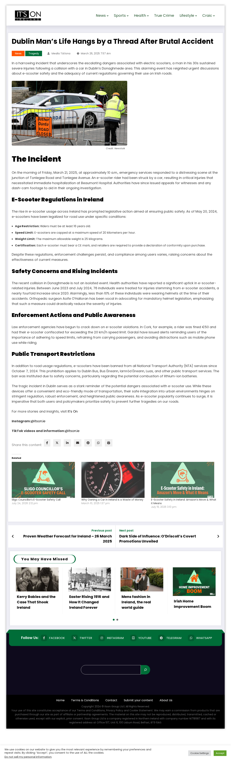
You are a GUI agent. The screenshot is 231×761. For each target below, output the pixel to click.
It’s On (73, 411)
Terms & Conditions (85, 700)
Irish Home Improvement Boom (177, 604)
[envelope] (77, 443)
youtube (145, 638)
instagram (115, 638)
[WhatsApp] (98, 443)
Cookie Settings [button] (199, 753)
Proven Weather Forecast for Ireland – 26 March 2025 (67, 539)
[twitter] (57, 443)
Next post (126, 530)
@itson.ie (38, 421)
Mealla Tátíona (61, 53)
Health (140, 15)
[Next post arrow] (218, 536)
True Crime (164, 15)
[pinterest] (88, 443)
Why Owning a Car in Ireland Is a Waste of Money (112, 499)
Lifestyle (187, 15)
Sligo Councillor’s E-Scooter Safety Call (36, 499)
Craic (207, 15)
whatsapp (204, 638)
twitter (86, 638)
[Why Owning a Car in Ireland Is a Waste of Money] (114, 480)
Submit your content (138, 700)
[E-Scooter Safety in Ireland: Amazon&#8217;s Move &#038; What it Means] (184, 480)
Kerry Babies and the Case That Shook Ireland (21, 602)
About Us (166, 700)
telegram (173, 638)
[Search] (145, 669)
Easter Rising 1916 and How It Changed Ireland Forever (74, 602)
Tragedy (34, 53)
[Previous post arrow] (13, 536)
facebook (57, 638)
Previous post (101, 530)
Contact (111, 700)
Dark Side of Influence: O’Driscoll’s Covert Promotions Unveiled (157, 539)
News (101, 15)
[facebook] (47, 443)
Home (60, 700)
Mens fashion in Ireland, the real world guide (121, 602)
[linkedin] (67, 443)
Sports (120, 15)
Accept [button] (220, 753)
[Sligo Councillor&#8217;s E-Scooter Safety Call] (45, 480)
